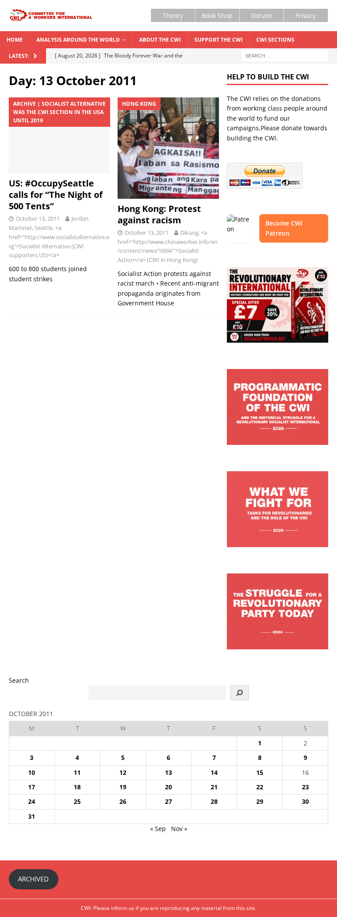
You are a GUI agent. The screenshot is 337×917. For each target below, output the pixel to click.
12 (122, 772)
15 (259, 772)
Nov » (179, 828)
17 (31, 787)
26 (122, 801)
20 (168, 787)
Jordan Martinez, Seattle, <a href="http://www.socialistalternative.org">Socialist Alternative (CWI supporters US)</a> (59, 237)
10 (31, 772)
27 (168, 801)
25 (77, 801)
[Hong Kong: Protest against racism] (168, 148)
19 (122, 787)
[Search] (239, 692)
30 (305, 801)
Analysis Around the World (78, 39)
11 (77, 772)
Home (15, 39)
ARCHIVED (33, 878)
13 (168, 772)
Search (19, 680)
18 (77, 787)
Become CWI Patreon (283, 228)
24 (31, 801)
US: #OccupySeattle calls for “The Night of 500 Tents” (56, 194)
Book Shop (217, 15)
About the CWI (160, 39)
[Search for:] (284, 55)
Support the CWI (218, 39)
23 (305, 787)
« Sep (158, 828)
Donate (261, 15)
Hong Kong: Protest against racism (159, 214)
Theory (173, 15)
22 (259, 787)
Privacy (305, 15)
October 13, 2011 (38, 218)
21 (214, 787)
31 (31, 816)
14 (214, 772)
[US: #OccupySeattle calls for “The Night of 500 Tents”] (59, 135)
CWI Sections (275, 39)
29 (259, 801)
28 (214, 801)
